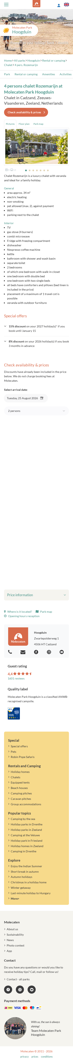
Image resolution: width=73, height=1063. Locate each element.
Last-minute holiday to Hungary (30, 893)
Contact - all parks (18, 979)
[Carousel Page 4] (37, 170)
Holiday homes (20, 771)
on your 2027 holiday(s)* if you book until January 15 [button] (37, 328)
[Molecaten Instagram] (49, 652)
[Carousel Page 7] (48, 170)
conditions (47, 1056)
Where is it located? (19, 611)
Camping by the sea (23, 819)
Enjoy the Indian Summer (26, 866)
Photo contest (15, 945)
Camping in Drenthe (23, 851)
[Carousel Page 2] (29, 170)
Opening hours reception (24, 616)
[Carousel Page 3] (33, 170)
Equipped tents (20, 782)
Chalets (15, 777)
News (10, 940)
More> (15, 898)
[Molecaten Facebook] (36, 652)
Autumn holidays (21, 876)
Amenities (48, 74)
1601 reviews (16, 678)
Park (7, 74)
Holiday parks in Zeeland (26, 829)
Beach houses (19, 788)
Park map (46, 611)
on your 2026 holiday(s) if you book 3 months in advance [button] (39, 343)
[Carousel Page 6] (44, 170)
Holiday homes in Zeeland (27, 846)
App (9, 951)
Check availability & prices (24, 112)
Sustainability (15, 934)
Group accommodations (26, 804)
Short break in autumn (25, 871)
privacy (24, 1056)
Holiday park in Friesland (26, 840)
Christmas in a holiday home (28, 882)
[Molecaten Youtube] (62, 652)
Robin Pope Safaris (22, 757)
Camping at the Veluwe (25, 835)
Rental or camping (26, 74)
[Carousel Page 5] (40, 170)
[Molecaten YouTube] (32, 990)
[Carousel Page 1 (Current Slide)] (26, 170)
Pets (13, 751)
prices (34, 1056)
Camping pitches (21, 793)
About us (12, 929)
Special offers (19, 746)
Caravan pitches (21, 798)
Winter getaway (21, 887)
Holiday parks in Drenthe (26, 824)
